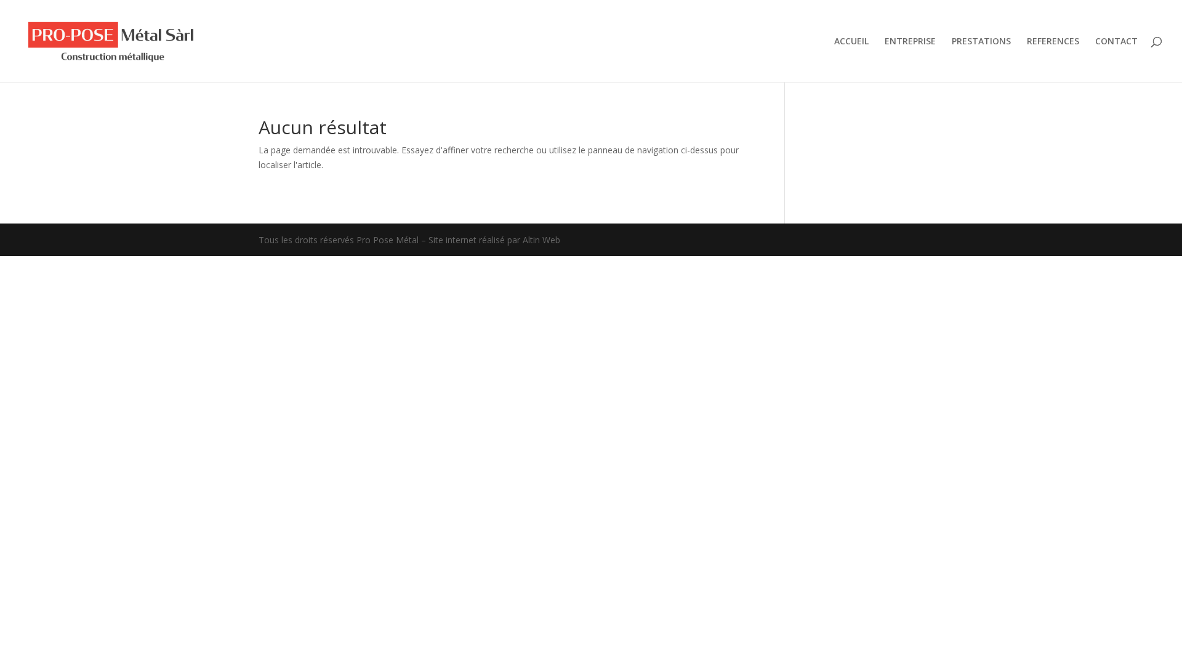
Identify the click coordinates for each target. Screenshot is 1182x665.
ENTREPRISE (910, 42)
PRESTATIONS (981, 42)
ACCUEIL (851, 42)
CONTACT (1116, 42)
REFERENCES (1053, 42)
